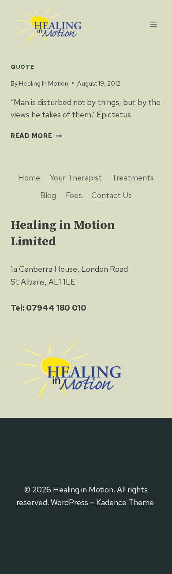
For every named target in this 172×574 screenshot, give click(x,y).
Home (29, 178)
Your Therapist (76, 178)
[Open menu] (153, 24)
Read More (31, 135)
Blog (48, 195)
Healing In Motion (43, 83)
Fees (74, 195)
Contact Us (111, 195)
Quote (22, 67)
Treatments (133, 178)
